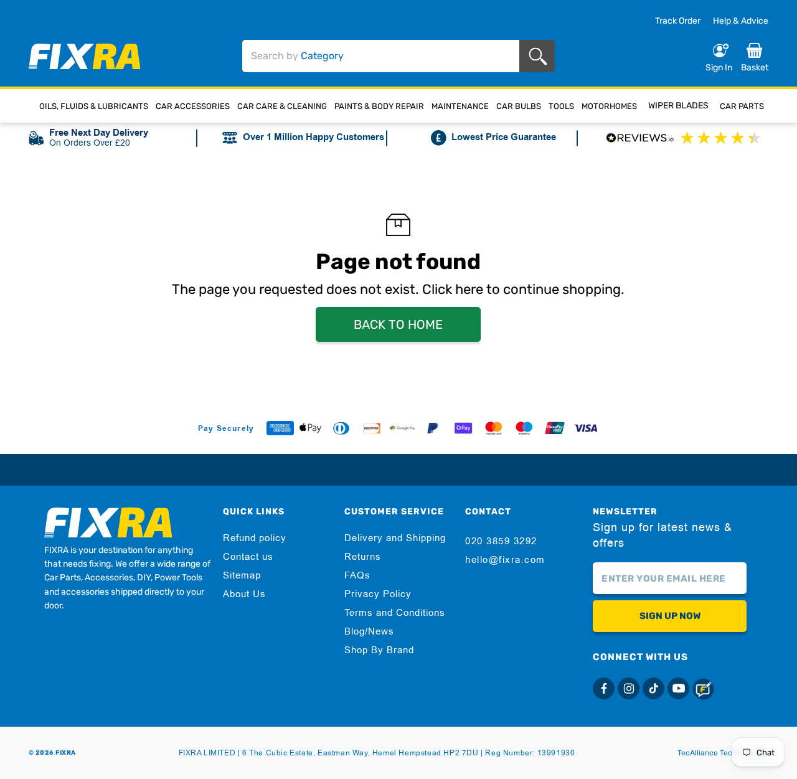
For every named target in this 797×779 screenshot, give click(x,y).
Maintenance (460, 106)
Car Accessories (193, 106)
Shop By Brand (379, 650)
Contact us (248, 556)
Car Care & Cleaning (282, 106)
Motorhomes (609, 106)
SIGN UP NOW (669, 615)
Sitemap (242, 575)
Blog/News (369, 631)
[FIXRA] (85, 56)
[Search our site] (540, 56)
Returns (362, 556)
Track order (677, 21)
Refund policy (254, 538)
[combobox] (380, 56)
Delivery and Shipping (395, 538)
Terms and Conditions (394, 613)
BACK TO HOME (398, 324)
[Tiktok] (653, 688)
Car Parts (742, 106)
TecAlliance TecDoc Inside (722, 752)
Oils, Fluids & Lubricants (93, 106)
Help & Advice (740, 21)
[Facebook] (604, 688)
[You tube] (678, 688)
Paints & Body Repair (379, 106)
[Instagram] (628, 688)
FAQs (357, 575)
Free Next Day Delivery (98, 132)
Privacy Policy (378, 594)
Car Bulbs (518, 106)
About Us (244, 594)
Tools (561, 106)
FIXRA (65, 753)
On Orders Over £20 (89, 142)
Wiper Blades (678, 105)
